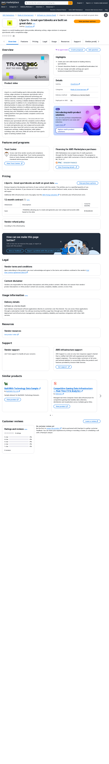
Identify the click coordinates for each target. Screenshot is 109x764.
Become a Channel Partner (58, 10)
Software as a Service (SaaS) (80, 95)
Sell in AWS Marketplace (76, 10)
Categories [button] (12, 7)
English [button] (79, 3)
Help (106, 10)
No (71, 100)
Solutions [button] (39, 7)
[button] (33, 24)
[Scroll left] (4, 41)
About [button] (3, 7)
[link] (78, 15)
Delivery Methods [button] (26, 7)
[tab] (12, 41)
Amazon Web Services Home (94, 10)
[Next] (100, 396)
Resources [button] (49, 7)
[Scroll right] (98, 41)
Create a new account (101, 3)
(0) (13, 36)
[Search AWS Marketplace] (70, 3)
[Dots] (50, 415)
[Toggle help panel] (106, 15)
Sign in (88, 3)
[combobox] (46, 3)
